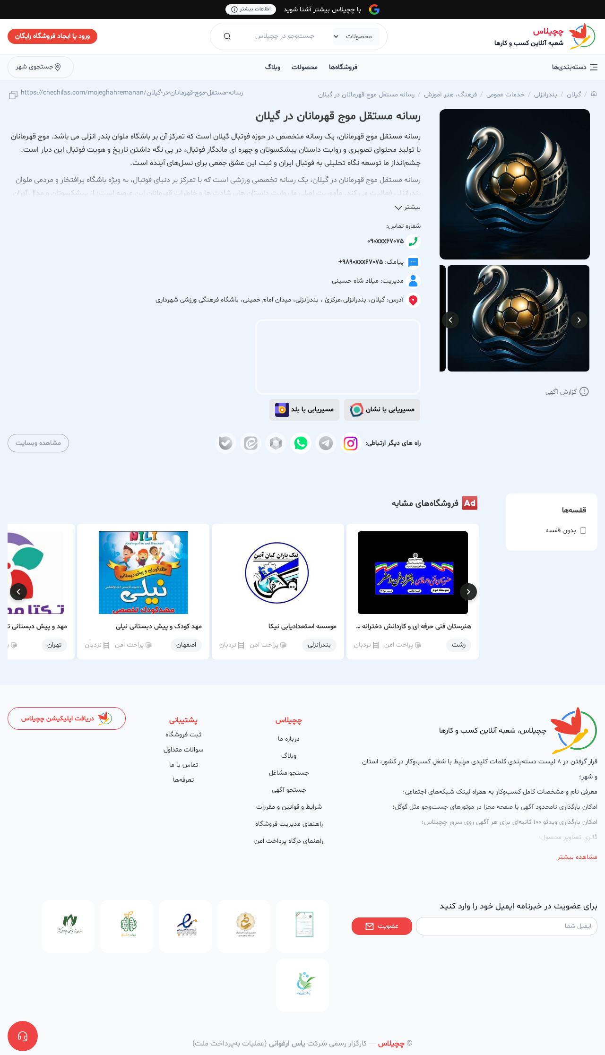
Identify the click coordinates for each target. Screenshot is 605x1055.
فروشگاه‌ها (343, 67)
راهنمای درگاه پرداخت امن (288, 841)
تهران (54, 644)
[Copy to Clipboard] (13, 96)
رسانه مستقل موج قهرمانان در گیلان (366, 94)
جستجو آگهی (289, 790)
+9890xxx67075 (360, 262)
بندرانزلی (545, 94)
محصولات (305, 67)
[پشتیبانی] (23, 1036)
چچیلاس (548, 31)
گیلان (574, 94)
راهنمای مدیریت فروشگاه (289, 824)
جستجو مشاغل (289, 773)
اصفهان (186, 644)
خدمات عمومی (505, 94)
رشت (459, 644)
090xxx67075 (385, 241)
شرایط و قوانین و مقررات (289, 807)
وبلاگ (272, 67)
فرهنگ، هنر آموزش (450, 94)
